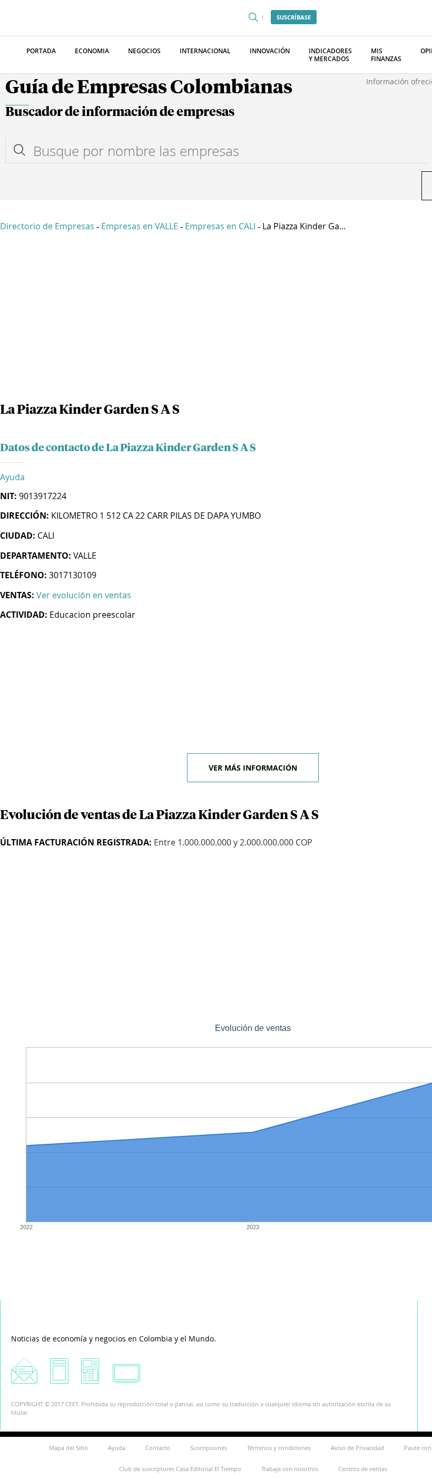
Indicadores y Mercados (330, 54)
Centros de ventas (362, 1469)
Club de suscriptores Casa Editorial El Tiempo (180, 1469)
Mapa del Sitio (68, 1448)
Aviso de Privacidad (357, 1448)
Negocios (144, 50)
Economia (92, 50)
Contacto (157, 1448)
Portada (41, 50)
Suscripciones (208, 1448)
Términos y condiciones (279, 1448)
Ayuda (12, 477)
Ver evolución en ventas (83, 595)
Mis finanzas (386, 54)
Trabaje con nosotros (289, 1469)
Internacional (205, 50)
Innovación (270, 50)
